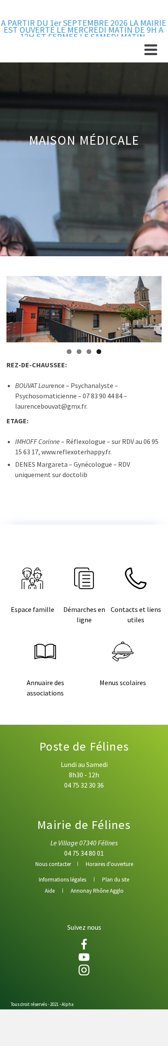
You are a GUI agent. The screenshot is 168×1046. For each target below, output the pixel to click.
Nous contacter (53, 864)
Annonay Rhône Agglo (97, 890)
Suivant (150, 307)
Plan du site (115, 879)
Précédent (17, 307)
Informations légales (62, 879)
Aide (50, 890)
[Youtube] (84, 957)
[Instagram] (84, 970)
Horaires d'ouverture (109, 864)
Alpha (68, 1004)
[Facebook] (84, 944)
